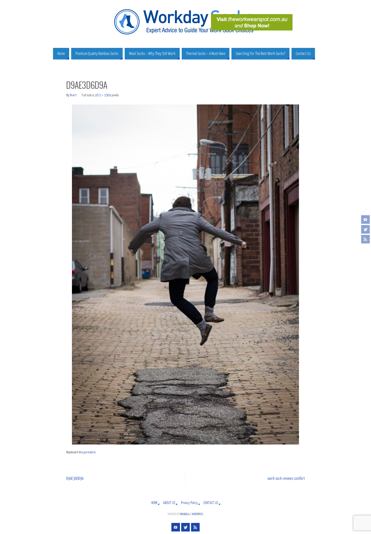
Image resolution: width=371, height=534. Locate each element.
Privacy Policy (189, 503)
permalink (90, 452)
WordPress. (197, 514)
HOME (154, 503)
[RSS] (365, 239)
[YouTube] (365, 219)
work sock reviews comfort (286, 478)
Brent (73, 95)
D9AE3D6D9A (75, 478)
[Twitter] (365, 229)
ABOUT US (169, 503)
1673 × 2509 (103, 95)
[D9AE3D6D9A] (185, 274)
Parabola (184, 514)
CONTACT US (210, 503)
